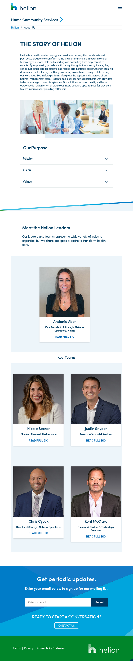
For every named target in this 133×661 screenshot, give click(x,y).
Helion (15, 27)
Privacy (28, 648)
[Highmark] (23, 6)
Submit (99, 602)
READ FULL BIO (64, 336)
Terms (17, 648)
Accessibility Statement (51, 648)
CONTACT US (66, 625)
